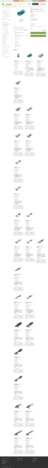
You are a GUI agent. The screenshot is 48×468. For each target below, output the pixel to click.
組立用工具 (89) (5, 38)
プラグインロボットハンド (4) (6, 56)
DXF (35, 9)
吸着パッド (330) (5, 22)
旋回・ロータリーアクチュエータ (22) (7, 20)
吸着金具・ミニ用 (17, 114)
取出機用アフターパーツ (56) (6, 46)
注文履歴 (33, 460)
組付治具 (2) (4, 41)
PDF (42, 9)
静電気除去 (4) (4, 43)
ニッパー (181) (4, 27)
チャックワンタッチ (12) (6, 9)
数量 (31, 28)
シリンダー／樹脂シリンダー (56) (7, 14)
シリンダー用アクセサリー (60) (6, 16)
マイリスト (33, 461)
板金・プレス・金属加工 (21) (6, 50)
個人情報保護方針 (4, 462)
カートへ (38, 32)
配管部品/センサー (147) (6, 34)
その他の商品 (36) (5, 36)
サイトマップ (18, 460)
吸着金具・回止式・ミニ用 (41, 247)
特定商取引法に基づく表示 (5, 461)
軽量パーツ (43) (5, 39)
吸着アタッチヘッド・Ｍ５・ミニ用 (18, 61)
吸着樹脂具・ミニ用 (17, 330)
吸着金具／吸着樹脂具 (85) (6, 24)
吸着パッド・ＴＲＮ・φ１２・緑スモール (29, 61)
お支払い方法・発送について (5, 460)
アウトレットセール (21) (6, 45)
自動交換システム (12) (5, 12)
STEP (39, 9)
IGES (37, 9)
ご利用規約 (3, 463)
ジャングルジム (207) (5, 29)
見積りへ (38, 35)
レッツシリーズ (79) (5, 31)
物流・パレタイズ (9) (5, 48)
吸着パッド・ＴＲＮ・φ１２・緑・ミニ (12, 6)
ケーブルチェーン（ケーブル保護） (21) (6, 54)
